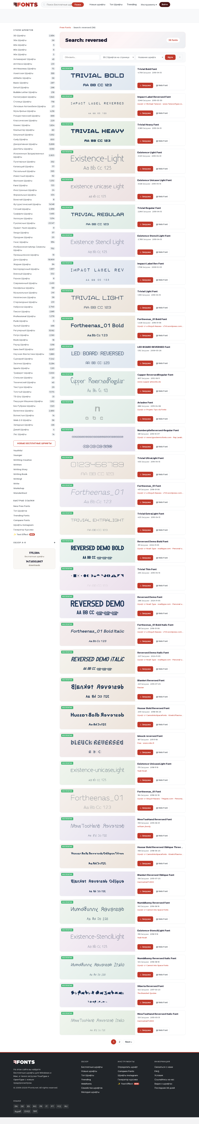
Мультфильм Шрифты (24, 111)
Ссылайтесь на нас (164, 1079)
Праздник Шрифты (23, 237)
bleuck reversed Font (150, 736)
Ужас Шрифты (20, 242)
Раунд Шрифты (21, 344)
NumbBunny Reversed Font (153, 902)
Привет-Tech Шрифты (24, 228)
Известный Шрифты (23, 176)
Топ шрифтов (20, 511)
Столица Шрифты (22, 101)
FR (41, 1106)
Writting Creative (22, 460)
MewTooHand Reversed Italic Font (157, 1014)
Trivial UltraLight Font (150, 458)
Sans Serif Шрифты (23, 349)
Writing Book (20, 474)
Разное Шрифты (21, 278)
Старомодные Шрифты (25, 302)
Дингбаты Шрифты (23, 149)
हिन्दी (35, 1111)
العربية (18, 1111)
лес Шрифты (20, 434)
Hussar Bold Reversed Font (153, 708)
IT (47, 1106)
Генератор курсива (23, 529)
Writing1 (17, 479)
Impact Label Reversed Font (154, 97)
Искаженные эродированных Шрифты (28, 155)
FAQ (156, 1071)
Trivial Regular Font (149, 208)
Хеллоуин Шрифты (22, 218)
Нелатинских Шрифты (24, 297)
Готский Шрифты (22, 209)
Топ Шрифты (116, 4)
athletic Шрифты (22, 78)
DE (22, 1106)
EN (16, 1106)
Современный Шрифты (25, 283)
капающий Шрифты (23, 166)
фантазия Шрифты (22, 180)
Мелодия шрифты (90, 1092)
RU (66, 1106)
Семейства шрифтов (91, 1088)
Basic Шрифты (20, 82)
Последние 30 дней (164, 1088)
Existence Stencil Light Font (153, 235)
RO (34, 1106)
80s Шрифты (20, 49)
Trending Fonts (21, 515)
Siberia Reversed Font (150, 986)
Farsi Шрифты (20, 185)
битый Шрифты (21, 87)
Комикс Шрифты (21, 125)
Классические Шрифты (25, 120)
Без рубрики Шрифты (24, 406)
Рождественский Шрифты (26, 116)
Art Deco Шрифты (22, 64)
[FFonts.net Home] (25, 4)
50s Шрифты (20, 40)
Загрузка (146, 85)
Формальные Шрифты (24, 195)
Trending (132, 4)
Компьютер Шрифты (23, 130)
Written (17, 464)
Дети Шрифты (20, 259)
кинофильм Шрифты (23, 288)
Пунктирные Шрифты (24, 161)
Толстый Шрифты (22, 392)
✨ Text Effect (23, 534)
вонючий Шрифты (22, 199)
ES (28, 1106)
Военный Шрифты (22, 274)
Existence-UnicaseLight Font (154, 763)
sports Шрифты (21, 368)
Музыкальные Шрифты (25, 292)
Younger (17, 455)
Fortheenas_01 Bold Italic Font (155, 625)
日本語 (27, 1111)
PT (52, 1106)
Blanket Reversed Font (150, 680)
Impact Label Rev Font (150, 263)
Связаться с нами (163, 1067)
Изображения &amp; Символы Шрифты (29, 248)
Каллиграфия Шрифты (24, 97)
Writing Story (20, 469)
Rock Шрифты (20, 340)
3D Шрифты (19, 35)
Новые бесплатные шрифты (34, 443)
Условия (158, 1075)
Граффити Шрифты (23, 213)
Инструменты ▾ (149, 4)
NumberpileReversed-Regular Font (158, 430)
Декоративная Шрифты (25, 144)
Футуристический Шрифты (27, 204)
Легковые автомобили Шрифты (29, 106)
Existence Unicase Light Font (154, 180)
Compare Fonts (21, 520)
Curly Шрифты (20, 139)
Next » (128, 1042)
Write (16, 483)
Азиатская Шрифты (23, 73)
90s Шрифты (20, 54)
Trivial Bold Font (147, 69)
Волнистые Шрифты (23, 415)
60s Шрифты (20, 45)
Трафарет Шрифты (23, 373)
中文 (59, 1106)
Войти (165, 4)
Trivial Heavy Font (148, 124)
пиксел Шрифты (21, 311)
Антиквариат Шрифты (24, 59)
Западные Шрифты (23, 425)
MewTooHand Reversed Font (154, 819)
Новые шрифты (97, 4)
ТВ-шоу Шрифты (22, 396)
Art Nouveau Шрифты (24, 68)
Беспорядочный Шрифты (26, 269)
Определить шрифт (128, 1067)
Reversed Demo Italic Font (153, 652)
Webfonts (86, 1083)
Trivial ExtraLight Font (150, 513)
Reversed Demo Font (149, 597)
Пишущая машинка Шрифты (28, 401)
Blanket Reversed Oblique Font (155, 875)
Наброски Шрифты (23, 307)
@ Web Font (162, 85)
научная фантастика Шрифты (28, 354)
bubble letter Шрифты (25, 92)
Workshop (18, 488)
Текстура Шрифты (22, 387)
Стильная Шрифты (22, 377)
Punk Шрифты (20, 321)
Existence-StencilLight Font (153, 930)
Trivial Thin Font (147, 569)
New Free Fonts (21, 506)
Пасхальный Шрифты (24, 171)
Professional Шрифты (24, 316)
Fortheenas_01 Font (149, 486)
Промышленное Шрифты (26, 255)
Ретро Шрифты (21, 335)
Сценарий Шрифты (23, 358)
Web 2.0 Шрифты (22, 420)
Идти (170, 57)
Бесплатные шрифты (92, 1067)
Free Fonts (65, 27)
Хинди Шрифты (21, 232)
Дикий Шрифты (21, 429)
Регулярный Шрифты (24, 330)
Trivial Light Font (147, 291)
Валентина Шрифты (23, 410)
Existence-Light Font (149, 152)
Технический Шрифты (24, 382)
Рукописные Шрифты (24, 223)
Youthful (17, 450)
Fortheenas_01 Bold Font (152, 319)
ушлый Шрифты (21, 325)
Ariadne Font (145, 402)
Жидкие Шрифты (22, 264)
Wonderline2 (20, 493)
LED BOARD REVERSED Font (153, 347)
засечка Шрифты (22, 363)
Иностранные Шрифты (25, 190)
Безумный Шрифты (23, 134)
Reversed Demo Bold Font (152, 541)
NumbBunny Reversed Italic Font (156, 958)
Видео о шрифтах (163, 1083)
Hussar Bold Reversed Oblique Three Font (162, 847)
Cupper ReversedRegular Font (155, 374)
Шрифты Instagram (23, 525)
